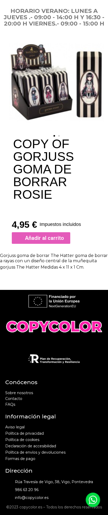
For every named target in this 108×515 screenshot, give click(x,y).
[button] (54, 136)
